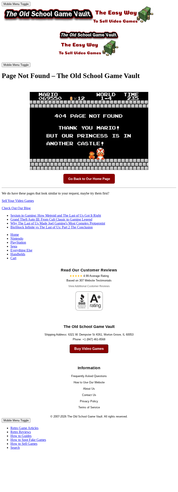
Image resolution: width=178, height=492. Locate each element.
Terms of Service (89, 407)
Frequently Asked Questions (89, 376)
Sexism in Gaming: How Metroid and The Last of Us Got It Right (55, 215)
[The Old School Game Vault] (77, 24)
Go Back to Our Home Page (89, 179)
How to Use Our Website (89, 382)
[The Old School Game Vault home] (89, 57)
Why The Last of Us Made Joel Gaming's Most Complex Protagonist (57, 223)
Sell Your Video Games (18, 201)
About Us (89, 388)
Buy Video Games (89, 349)
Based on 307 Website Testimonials (89, 280)
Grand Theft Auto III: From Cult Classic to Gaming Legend (51, 219)
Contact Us (89, 395)
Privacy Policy (89, 401)
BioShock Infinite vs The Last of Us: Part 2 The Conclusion (51, 227)
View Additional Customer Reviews (89, 286)
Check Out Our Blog (16, 208)
